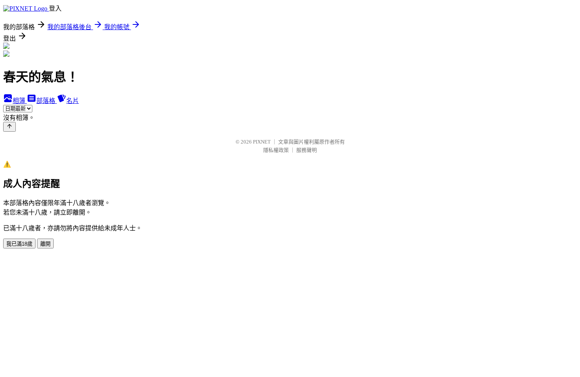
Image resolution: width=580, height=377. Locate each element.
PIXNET (262, 142)
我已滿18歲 (19, 244)
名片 (72, 100)
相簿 (20, 100)
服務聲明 (306, 150)
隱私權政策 (276, 150)
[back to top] (9, 127)
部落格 (46, 100)
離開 (45, 244)
